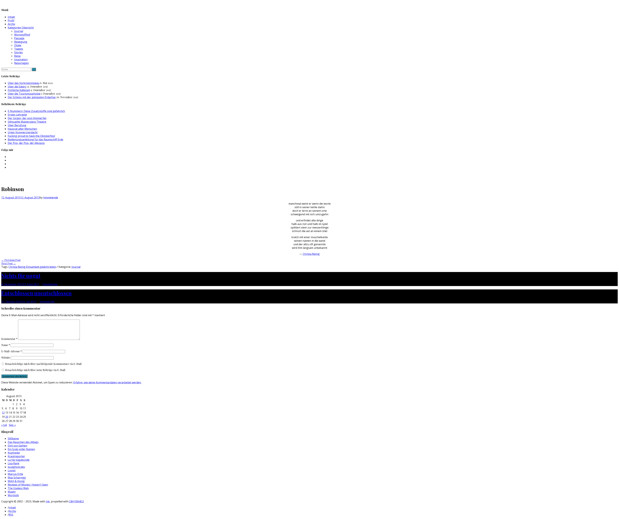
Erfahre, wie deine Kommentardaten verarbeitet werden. (107, 382)
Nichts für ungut (20, 275)
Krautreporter (16, 456)
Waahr (12, 492)
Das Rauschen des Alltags (23, 442)
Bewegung (20, 42)
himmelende (50, 197)
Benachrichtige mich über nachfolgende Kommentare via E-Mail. (43, 364)
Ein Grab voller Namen (21, 449)
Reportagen (21, 63)
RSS (11, 514)
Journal (18, 31)
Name (5, 345)
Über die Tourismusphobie (24, 93)
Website (5, 357)
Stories (18, 52)
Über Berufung (17, 125)
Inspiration (21, 59)
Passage (19, 38)
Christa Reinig (311, 254)
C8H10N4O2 (76, 501)
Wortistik (13, 495)
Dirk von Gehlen (17, 445)
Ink (48, 501)
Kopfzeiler (14, 453)
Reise (17, 56)
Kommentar (9, 339)
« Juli (4, 425)
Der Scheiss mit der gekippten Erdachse (32, 97)
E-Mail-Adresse (11, 351)
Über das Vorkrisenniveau (23, 83)
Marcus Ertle (15, 474)
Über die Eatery (17, 86)
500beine (13, 438)
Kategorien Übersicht (21, 27)
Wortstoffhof (22, 34)
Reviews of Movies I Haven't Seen (28, 484)
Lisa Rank (13, 463)
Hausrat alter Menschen (22, 129)
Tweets (18, 49)
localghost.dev (16, 467)
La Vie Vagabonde (18, 460)
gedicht (44, 267)
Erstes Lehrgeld (17, 114)
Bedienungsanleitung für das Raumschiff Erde (35, 139)
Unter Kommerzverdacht (23, 132)
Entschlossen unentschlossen (36, 292)
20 (6, 417)
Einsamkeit (32, 267)
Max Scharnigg (17, 477)
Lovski (11, 470)
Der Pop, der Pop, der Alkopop (26, 143)
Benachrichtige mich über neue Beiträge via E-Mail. (35, 370)
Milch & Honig (16, 481)
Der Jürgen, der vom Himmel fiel (27, 118)
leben (52, 267)
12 (3, 412)
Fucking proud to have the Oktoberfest (31, 136)
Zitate (17, 45)
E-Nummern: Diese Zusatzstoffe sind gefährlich (36, 111)
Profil (11, 20)
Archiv (11, 24)
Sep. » (12, 425)
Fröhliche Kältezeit (19, 90)
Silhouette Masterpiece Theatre (27, 122)
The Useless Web (18, 488)
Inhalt (11, 17)
